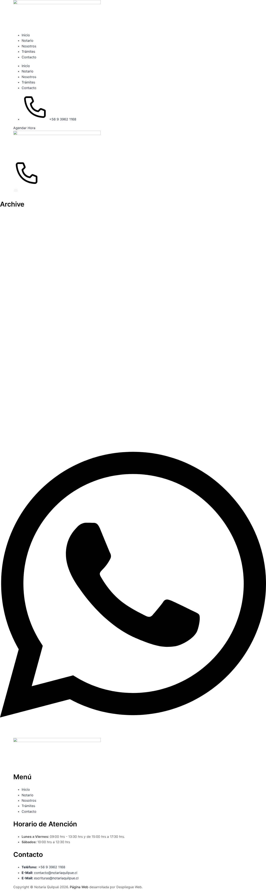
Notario (27, 40)
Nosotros (29, 46)
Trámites (28, 51)
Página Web (79, 887)
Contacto (29, 57)
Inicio (26, 35)
